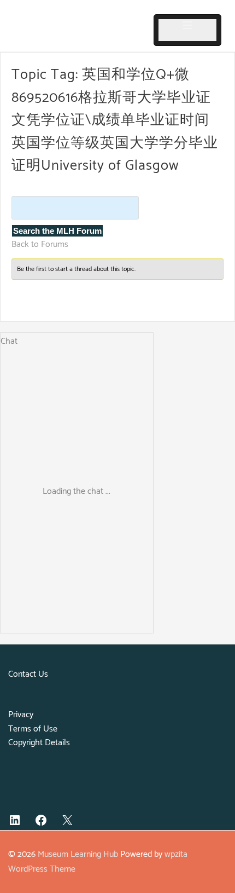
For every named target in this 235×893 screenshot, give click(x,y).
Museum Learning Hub (78, 854)
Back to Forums (39, 244)
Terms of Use (32, 729)
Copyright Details (39, 742)
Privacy (20, 714)
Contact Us (28, 674)
